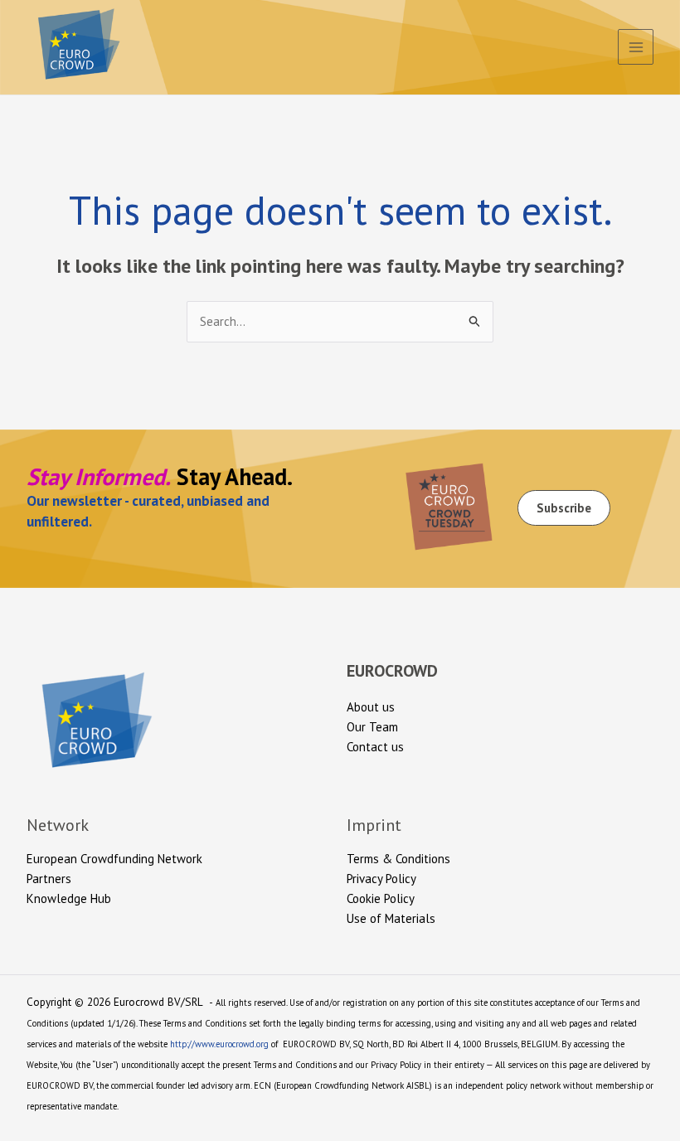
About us (371, 707)
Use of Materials (391, 918)
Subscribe (564, 508)
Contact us (375, 747)
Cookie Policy (381, 898)
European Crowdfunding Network (114, 859)
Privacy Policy (381, 878)
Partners (49, 878)
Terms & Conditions (398, 859)
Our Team (372, 727)
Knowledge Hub (69, 898)
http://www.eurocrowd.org (219, 1044)
